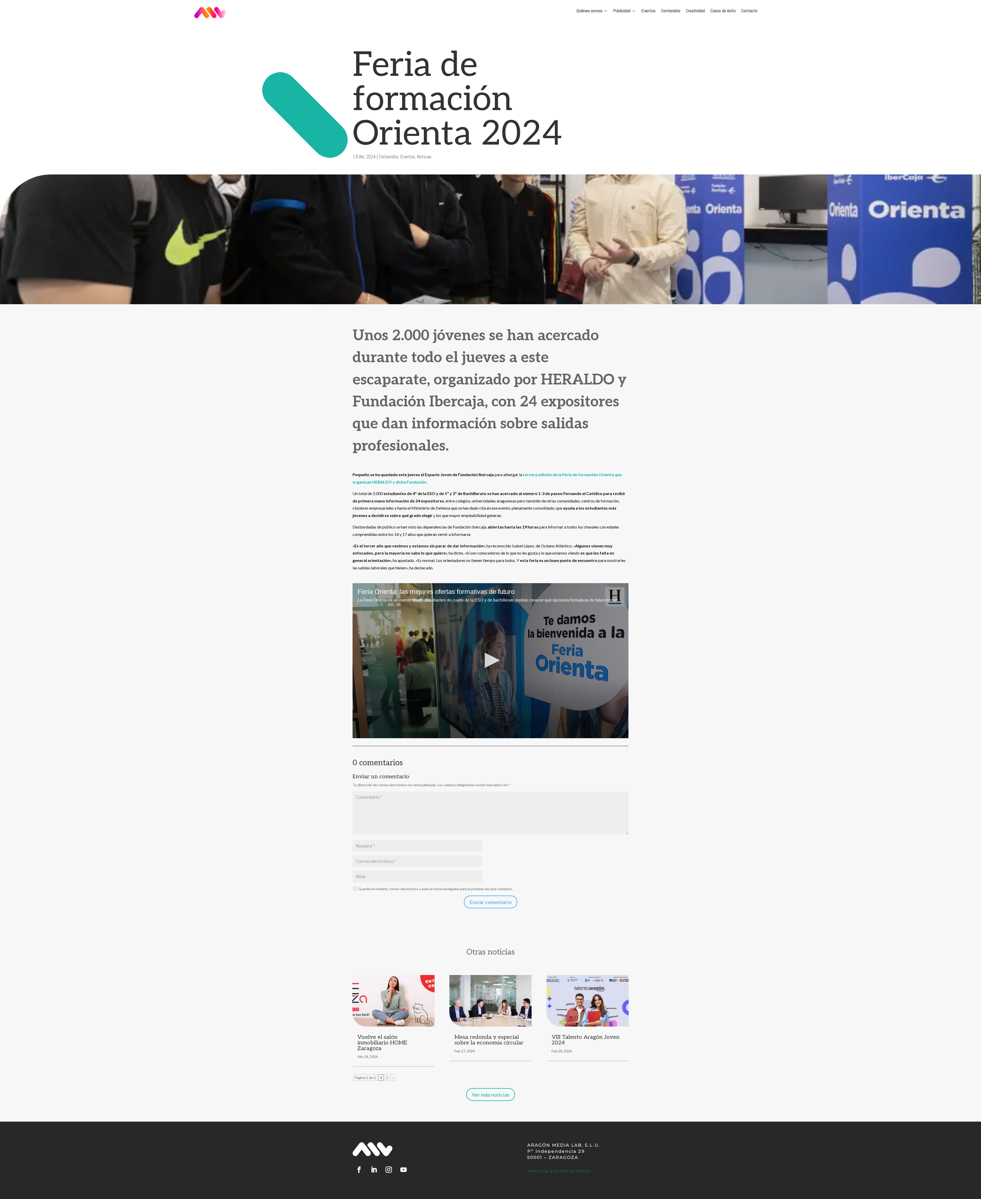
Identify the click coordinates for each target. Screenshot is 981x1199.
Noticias (424, 157)
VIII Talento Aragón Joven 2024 (586, 1040)
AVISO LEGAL (538, 1171)
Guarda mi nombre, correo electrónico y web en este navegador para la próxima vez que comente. (435, 889)
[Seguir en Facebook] (359, 1169)
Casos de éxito (723, 11)
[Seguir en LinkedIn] (373, 1169)
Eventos (648, 11)
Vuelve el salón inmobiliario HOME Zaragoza (382, 1043)
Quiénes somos (589, 11)
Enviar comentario (491, 902)
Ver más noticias (490, 1094)
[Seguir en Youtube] (403, 1169)
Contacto (749, 11)
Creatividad (695, 11)
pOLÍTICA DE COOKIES (572, 1171)
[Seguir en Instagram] (388, 1169)
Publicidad (621, 11)
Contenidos (670, 11)
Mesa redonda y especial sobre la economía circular (488, 1040)
